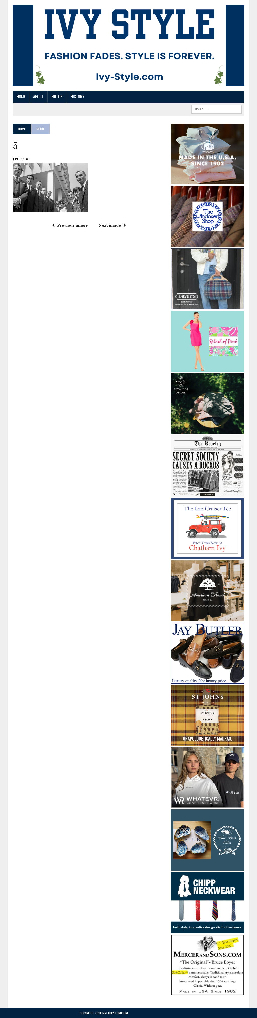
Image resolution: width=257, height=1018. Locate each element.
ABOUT (38, 97)
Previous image (72, 225)
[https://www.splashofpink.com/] (207, 368)
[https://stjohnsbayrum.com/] (207, 742)
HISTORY (77, 97)
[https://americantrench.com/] (207, 618)
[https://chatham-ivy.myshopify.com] (207, 556)
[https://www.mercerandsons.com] (207, 992)
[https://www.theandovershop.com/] (207, 243)
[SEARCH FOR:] (216, 109)
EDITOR (57, 97)
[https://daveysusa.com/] (207, 306)
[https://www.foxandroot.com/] (207, 430)
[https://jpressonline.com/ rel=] (207, 181)
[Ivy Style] (128, 45)
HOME (21, 97)
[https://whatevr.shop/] (207, 804)
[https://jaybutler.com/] (207, 680)
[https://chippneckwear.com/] (207, 930)
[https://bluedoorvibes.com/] (207, 867)
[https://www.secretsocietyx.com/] (207, 493)
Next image (110, 225)
